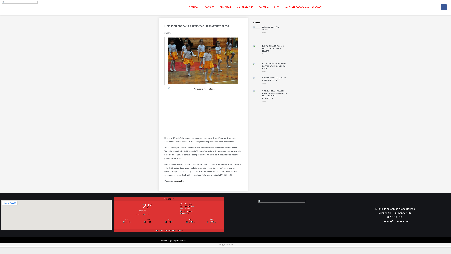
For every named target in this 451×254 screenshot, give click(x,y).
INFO (276, 7)
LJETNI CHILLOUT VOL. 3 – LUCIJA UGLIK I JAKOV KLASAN (273, 48)
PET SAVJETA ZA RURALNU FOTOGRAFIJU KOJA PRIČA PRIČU (274, 66)
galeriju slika (179, 181)
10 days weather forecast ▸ (169, 230)
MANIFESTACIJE (245, 7)
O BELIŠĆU (194, 7)
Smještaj (225, 7)
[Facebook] (444, 7)
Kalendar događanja (297, 7)
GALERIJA (264, 7)
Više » (264, 32)
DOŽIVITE (209, 7)
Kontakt (316, 7)
